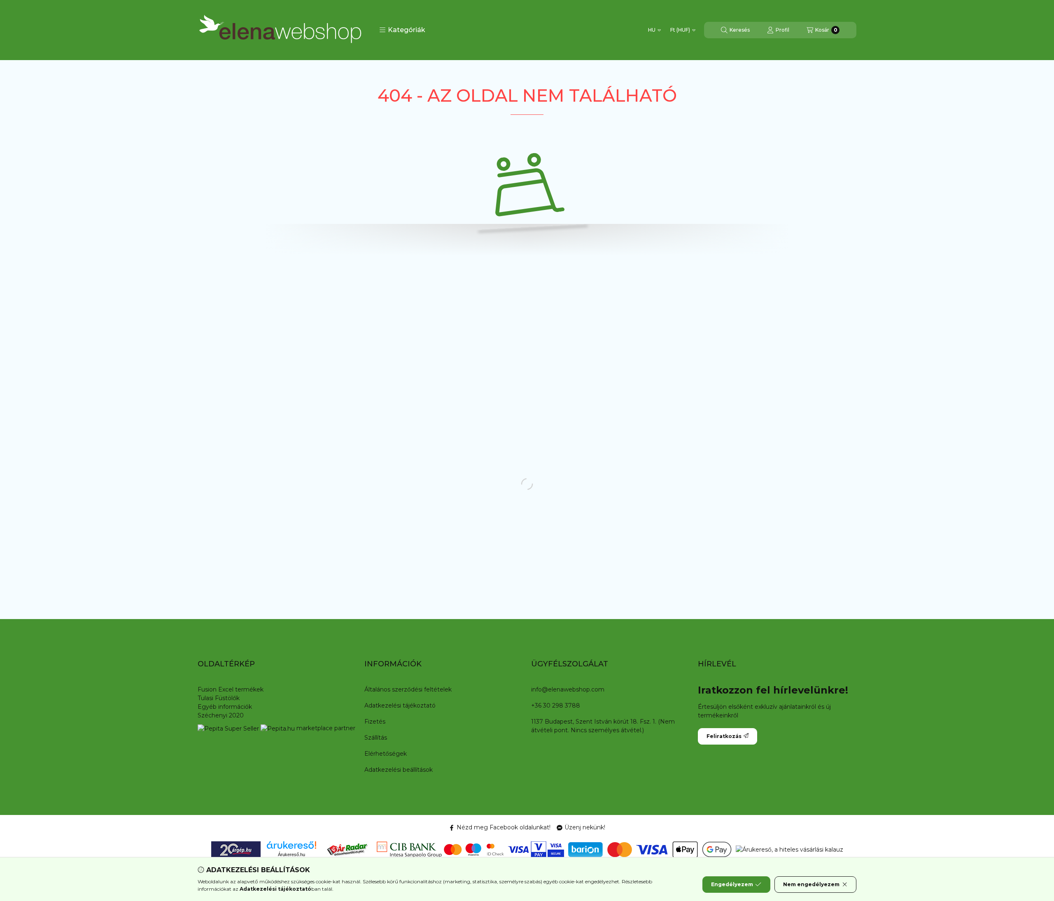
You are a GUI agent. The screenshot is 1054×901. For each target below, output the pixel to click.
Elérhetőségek (385, 753)
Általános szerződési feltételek (408, 689)
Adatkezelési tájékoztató (400, 705)
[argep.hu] (236, 849)
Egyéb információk (225, 706)
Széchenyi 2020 (221, 715)
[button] (402, 30)
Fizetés (374, 721)
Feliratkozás (724, 736)
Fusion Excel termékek (231, 689)
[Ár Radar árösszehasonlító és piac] (347, 849)
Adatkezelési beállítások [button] (398, 769)
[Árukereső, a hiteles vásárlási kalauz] (789, 849)
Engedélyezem (732, 884)
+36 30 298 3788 (555, 705)
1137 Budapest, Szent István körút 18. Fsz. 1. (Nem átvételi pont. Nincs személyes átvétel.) (603, 726)
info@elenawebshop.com (567, 689)
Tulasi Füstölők (219, 698)
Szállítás (375, 737)
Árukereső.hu (291, 854)
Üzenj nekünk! (584, 827)
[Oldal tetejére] (1019, 845)
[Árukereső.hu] (291, 845)
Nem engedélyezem (811, 884)
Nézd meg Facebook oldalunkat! (503, 827)
